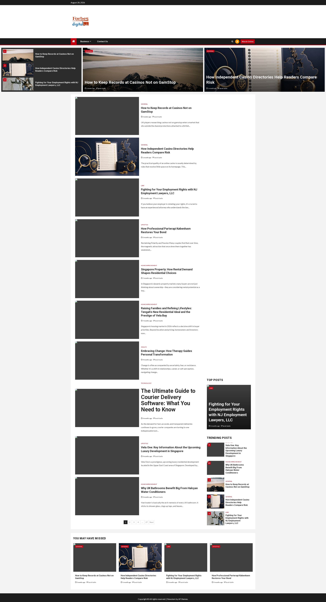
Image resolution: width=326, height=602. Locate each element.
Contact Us (102, 41)
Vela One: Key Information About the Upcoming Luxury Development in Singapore (236, 450)
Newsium (171, 599)
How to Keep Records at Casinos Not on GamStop (237, 485)
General (144, 104)
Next (152, 522)
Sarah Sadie (102, 88)
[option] (41, 56)
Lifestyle (210, 51)
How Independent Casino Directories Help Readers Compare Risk (55, 69)
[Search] (232, 41)
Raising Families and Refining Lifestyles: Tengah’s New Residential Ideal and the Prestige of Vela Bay (166, 312)
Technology (146, 383)
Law (87, 51)
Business (84, 41)
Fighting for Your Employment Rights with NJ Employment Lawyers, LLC (56, 83)
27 (147, 522)
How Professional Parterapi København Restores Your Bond (261, 82)
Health (144, 347)
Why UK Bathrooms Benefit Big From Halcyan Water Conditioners (235, 469)
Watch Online (247, 41)
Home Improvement (149, 265)
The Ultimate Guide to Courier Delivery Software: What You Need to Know (168, 400)
